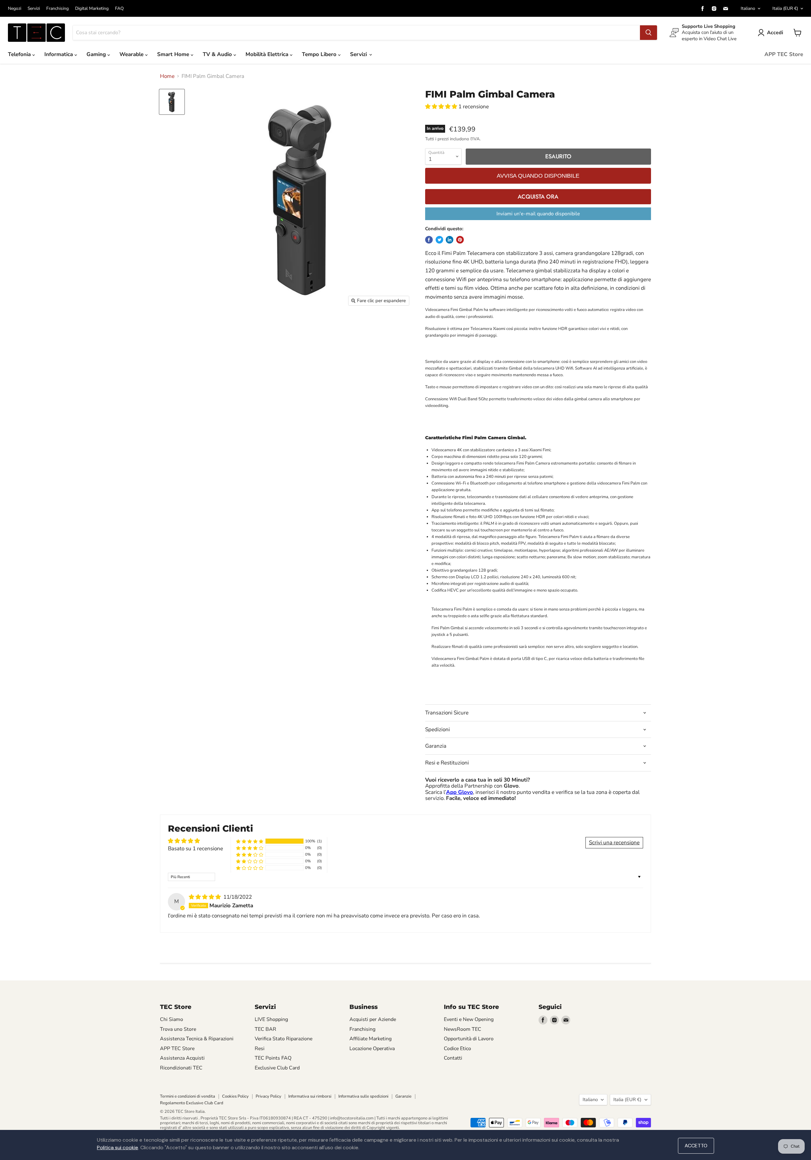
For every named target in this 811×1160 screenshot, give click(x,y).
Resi (260, 1048)
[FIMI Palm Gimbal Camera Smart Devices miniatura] (171, 101)
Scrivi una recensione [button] (614, 842)
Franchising (57, 8)
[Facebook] (702, 8)
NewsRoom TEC (462, 1029)
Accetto (696, 1145)
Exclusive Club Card (277, 1067)
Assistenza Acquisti (182, 1058)
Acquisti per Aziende (372, 1019)
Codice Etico (457, 1048)
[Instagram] (714, 8)
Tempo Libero (320, 54)
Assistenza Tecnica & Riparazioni (196, 1038)
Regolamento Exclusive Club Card (191, 1103)
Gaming (96, 54)
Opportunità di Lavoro (469, 1038)
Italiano (748, 8)
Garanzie (403, 1096)
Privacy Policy (268, 1096)
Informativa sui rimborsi (309, 1096)
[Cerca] (648, 32)
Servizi (34, 8)
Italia (785, 8)
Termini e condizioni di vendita (187, 1096)
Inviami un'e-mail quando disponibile (538, 213)
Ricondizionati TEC (181, 1067)
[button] (441, 106)
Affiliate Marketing (370, 1038)
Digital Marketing (92, 8)
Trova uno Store (178, 1029)
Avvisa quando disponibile (538, 176)
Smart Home (174, 54)
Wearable (132, 54)
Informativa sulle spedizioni (363, 1096)
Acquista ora (538, 197)
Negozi (14, 8)
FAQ (119, 8)
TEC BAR (265, 1029)
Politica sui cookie (117, 1147)
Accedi (775, 32)
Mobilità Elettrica (268, 54)
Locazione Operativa (372, 1048)
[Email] (725, 8)
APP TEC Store (783, 54)
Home (167, 76)
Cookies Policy (235, 1096)
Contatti (453, 1058)
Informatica (59, 54)
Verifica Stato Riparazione (283, 1038)
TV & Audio (218, 54)
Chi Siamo (171, 1019)
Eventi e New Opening (469, 1019)
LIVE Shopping (271, 1019)
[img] (205, 897)
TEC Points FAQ (273, 1058)
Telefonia (20, 54)
